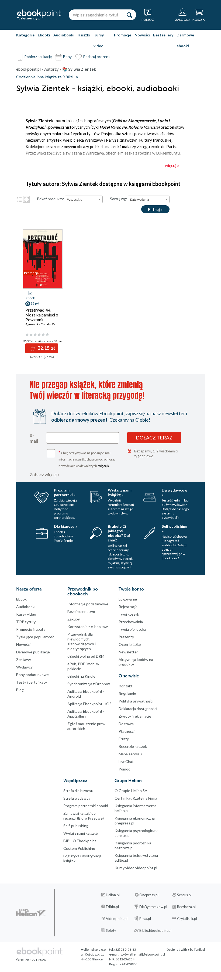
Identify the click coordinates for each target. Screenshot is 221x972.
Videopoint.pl (116, 918)
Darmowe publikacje (33, 652)
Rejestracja (128, 606)
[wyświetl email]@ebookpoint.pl (142, 954)
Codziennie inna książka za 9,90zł (44, 77)
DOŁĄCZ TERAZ (154, 438)
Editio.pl (112, 907)
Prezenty (126, 637)
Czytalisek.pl (187, 918)
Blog (20, 689)
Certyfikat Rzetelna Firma (136, 798)
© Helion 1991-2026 (31, 960)
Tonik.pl (199, 949)
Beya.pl (145, 918)
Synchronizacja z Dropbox (88, 683)
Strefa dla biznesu (78, 790)
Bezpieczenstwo (81, 611)
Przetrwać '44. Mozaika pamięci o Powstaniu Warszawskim (41, 317)
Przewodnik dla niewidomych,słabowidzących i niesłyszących (81, 641)
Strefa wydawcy (76, 798)
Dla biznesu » (65, 526)
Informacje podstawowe (87, 604)
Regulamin (127, 693)
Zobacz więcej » (45, 474)
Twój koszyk (129, 614)
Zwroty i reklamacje (135, 716)
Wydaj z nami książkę (80, 833)
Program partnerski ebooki (85, 805)
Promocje (122, 35)
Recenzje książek (133, 746)
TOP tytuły (26, 621)
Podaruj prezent (96, 56)
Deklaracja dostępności (138, 708)
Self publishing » (174, 528)
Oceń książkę (130, 644)
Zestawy (23, 659)
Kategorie (25, 35)
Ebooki (44, 35)
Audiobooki (63, 35)
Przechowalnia (131, 621)
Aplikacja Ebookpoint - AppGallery (86, 713)
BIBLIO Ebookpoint (79, 840)
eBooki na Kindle (81, 676)
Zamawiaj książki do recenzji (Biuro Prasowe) (83, 815)
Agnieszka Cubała (38, 324)
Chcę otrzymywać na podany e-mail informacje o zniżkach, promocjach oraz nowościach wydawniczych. (87, 459)
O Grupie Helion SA (131, 790)
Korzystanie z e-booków (87, 626)
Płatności (126, 731)
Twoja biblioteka (132, 629)
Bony (67, 56)
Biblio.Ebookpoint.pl (155, 930)
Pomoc (124, 769)
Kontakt (126, 686)
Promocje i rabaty (30, 629)
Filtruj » (155, 209)
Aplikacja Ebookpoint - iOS (89, 703)
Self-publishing (75, 825)
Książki (84, 35)
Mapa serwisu (130, 754)
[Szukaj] (129, 14)
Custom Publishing (79, 848)
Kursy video (99, 40)
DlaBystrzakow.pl (153, 907)
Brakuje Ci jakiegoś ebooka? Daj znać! (119, 533)
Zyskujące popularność (35, 637)
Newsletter (128, 652)
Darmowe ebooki (185, 40)
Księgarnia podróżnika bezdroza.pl (133, 845)
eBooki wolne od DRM (85, 656)
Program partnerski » (64, 492)
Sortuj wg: (118, 198)
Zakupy (73, 619)
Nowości (142, 35)
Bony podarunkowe (32, 674)
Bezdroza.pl (186, 907)
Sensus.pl (184, 895)
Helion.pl (113, 895)
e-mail (34, 438)
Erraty (124, 738)
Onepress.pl (148, 895)
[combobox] (84, 199)
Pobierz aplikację (38, 56)
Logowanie (128, 599)
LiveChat (126, 761)
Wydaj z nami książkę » (120, 492)
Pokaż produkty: (50, 198)
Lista (19, 199)
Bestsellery (163, 35)
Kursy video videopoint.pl (136, 867)
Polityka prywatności (136, 701)
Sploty (111, 930)
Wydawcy (24, 667)
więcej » (104, 466)
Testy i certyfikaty (31, 682)
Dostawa (126, 723)
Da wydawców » (174, 492)
